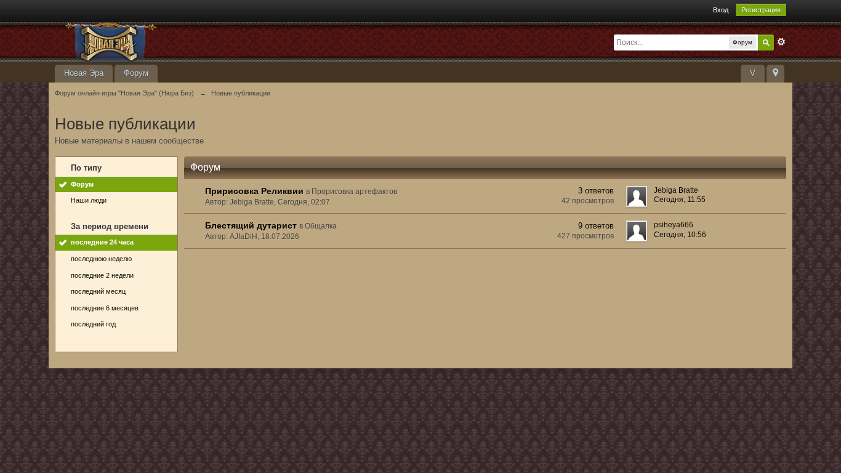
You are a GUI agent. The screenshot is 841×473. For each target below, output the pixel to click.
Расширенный (781, 42)
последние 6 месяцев (105, 308)
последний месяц (98, 291)
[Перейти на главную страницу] (165, 41)
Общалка (321, 226)
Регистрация (761, 10)
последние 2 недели (102, 275)
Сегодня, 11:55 (680, 199)
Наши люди (89, 200)
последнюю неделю (101, 258)
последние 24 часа (102, 242)
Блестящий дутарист (251, 225)
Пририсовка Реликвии (254, 191)
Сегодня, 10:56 (680, 234)
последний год (93, 324)
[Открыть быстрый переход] (775, 74)
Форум (136, 73)
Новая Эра (83, 73)
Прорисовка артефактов (354, 191)
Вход (720, 10)
